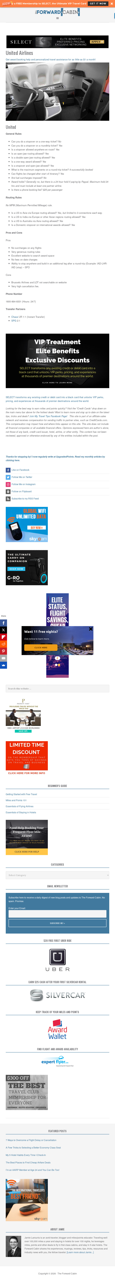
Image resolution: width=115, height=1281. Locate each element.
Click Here (40, 647)
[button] (41, 631)
